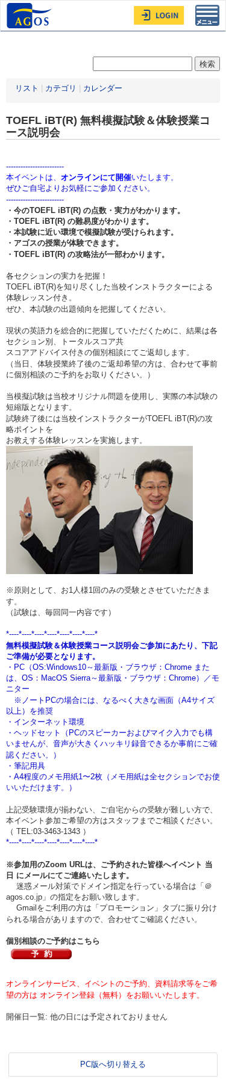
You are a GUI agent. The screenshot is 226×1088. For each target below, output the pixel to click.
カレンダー (102, 88)
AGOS (31, 16)
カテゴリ (61, 88)
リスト (27, 88)
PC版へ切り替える (113, 1064)
